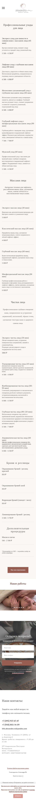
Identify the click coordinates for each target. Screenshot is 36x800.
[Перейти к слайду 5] (19, 607)
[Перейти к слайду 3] (16, 607)
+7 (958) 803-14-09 (11, 724)
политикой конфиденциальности (22, 671)
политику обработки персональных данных (22, 790)
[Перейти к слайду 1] (12, 607)
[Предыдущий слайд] (1, 600)
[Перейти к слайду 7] (23, 607)
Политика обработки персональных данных (18, 768)
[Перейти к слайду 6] (21, 607)
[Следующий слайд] (35, 600)
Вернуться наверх (17, 776)
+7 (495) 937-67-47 (10, 721)
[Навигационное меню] (3, 8)
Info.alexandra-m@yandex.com (14, 729)
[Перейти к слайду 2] (14, 607)
